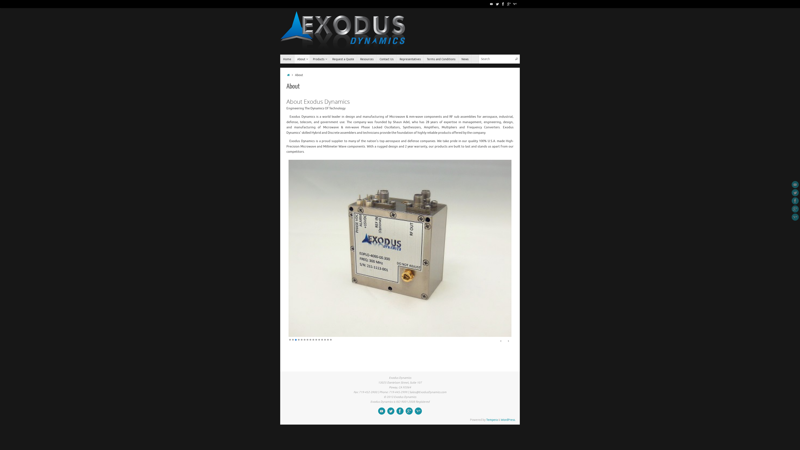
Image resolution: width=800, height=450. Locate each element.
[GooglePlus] (509, 4)
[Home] (288, 75)
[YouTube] (491, 4)
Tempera (492, 420)
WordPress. (508, 420)
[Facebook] (503, 4)
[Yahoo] (515, 4)
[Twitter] (497, 4)
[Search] (516, 59)
